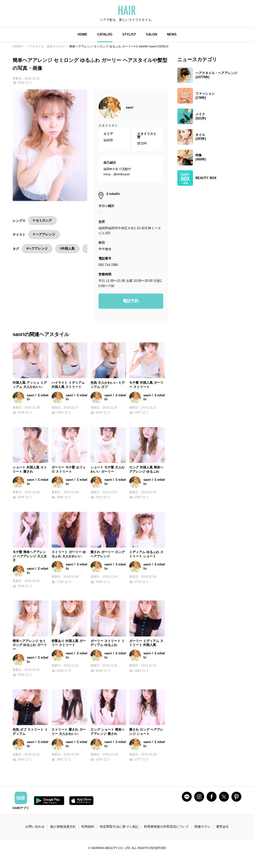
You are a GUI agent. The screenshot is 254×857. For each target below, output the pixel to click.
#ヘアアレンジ (37, 248)
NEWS (172, 34)
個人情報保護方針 (63, 826)
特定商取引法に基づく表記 (119, 826)
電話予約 (131, 301)
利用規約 (87, 826)
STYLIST (129, 34)
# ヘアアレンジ (44, 234)
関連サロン (202, 826)
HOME (82, 34)
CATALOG (104, 34)
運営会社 (222, 826)
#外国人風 (67, 248)
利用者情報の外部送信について (166, 826)
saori (129, 107)
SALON (151, 34)
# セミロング (42, 220)
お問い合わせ (35, 826)
